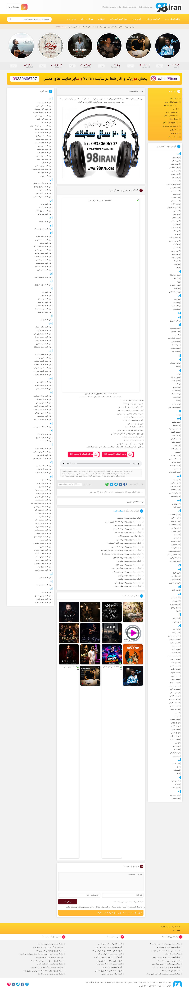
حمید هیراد (176, 351)
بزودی (175, 109)
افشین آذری (175, 204)
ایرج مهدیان (175, 258)
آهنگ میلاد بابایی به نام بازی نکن (128, 583)
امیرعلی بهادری (174, 241)
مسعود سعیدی (174, 703)
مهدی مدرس (175, 729)
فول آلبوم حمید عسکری (43, 266)
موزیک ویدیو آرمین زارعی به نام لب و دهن (48, 947)
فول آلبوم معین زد (45, 547)
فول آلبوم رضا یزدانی (44, 312)
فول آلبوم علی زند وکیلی (43, 406)
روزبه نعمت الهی (174, 407)
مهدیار (177, 743)
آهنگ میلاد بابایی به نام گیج (129, 575)
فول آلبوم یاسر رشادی (44, 599)
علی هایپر (176, 538)
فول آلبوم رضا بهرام (45, 302)
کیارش (177, 611)
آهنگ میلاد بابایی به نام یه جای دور (127, 557)
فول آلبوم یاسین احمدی (43, 596)
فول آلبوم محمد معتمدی (43, 530)
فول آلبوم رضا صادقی (44, 305)
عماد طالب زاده (174, 561)
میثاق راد (177, 749)
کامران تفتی (175, 598)
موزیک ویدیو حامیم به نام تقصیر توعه (49, 957)
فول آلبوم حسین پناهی (43, 250)
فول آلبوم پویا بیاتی (45, 214)
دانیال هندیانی (175, 363)
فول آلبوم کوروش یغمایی (42, 452)
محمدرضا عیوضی (174, 686)
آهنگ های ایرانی (153, 19)
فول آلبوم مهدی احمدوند (43, 550)
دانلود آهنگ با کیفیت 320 (115, 454)
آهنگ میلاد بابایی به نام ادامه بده (128, 532)
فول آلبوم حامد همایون (43, 240)
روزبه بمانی (176, 404)
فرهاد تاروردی (175, 579)
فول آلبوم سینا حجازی (44, 344)
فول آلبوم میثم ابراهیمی (43, 570)
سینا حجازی (176, 462)
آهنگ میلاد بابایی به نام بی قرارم (128, 565)
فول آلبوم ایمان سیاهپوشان (42, 169)
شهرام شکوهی (174, 493)
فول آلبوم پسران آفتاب (43, 211)
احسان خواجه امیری (173, 184)
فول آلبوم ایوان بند (45, 172)
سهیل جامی (175, 455)
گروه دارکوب (175, 622)
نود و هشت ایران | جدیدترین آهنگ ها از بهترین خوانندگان (168, 7)
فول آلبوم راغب (46, 295)
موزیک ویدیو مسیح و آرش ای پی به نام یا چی (47, 967)
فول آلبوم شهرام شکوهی (43, 368)
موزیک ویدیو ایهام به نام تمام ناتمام (50, 964)
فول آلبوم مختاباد (45, 517)
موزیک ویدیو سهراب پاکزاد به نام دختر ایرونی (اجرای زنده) (43, 971)
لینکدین (120, 484)
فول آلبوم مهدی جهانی (43, 553)
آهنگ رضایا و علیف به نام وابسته (168, 947)
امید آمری (176, 211)
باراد (178, 282)
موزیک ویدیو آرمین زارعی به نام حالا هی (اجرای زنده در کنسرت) (41, 954)
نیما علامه (176, 770)
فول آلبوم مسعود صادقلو (43, 537)
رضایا (178, 400)
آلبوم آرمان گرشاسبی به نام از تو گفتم (108, 957)
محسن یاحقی (175, 666)
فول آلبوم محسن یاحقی (43, 510)
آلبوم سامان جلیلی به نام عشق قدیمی (108, 947)
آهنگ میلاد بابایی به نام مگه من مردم (126, 568)
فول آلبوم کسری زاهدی (43, 448)
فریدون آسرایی (174, 583)
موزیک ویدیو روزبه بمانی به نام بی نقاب (49, 951)
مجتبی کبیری (175, 642)
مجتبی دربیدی (174, 639)
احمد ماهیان (175, 201)
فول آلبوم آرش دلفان (44, 106)
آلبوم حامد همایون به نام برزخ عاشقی (108, 971)
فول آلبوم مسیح (46, 540)
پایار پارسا (176, 302)
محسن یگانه (175, 669)
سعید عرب (176, 435)
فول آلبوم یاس (46, 592)
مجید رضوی (176, 649)
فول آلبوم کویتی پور (44, 455)
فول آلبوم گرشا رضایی (44, 466)
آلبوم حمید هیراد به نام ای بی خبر (110, 954)
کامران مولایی (175, 604)
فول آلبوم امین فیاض (44, 159)
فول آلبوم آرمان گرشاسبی (42, 112)
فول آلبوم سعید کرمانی (43, 340)
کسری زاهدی (175, 608)
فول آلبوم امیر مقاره (44, 149)
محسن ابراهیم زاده (173, 656)
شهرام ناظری (175, 496)
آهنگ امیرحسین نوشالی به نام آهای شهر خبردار (163, 974)
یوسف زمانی (175, 798)
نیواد (178, 773)
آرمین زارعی (176, 171)
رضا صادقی (176, 390)
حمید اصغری (175, 341)
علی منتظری (175, 531)
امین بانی (176, 248)
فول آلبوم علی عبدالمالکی (43, 409)
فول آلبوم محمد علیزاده (43, 523)
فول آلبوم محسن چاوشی (43, 507)
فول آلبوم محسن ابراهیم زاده (41, 503)
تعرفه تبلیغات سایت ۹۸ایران (170, 927)
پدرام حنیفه (175, 306)
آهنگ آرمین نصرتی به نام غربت (169, 961)
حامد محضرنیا (175, 328)
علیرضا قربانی (175, 558)
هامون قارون (175, 781)
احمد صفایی (175, 197)
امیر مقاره (176, 231)
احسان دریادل (175, 187)
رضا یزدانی (176, 397)
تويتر (116, 484)
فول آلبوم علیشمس (44, 416)
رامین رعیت (176, 380)
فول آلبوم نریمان (46, 577)
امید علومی (176, 217)
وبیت (159, 986)
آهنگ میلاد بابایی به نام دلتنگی (128, 539)
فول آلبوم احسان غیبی (43, 132)
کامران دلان (176, 601)
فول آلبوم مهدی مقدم (44, 557)
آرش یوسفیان (175, 164)
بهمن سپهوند (175, 285)
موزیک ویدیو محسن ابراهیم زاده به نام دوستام (46, 961)
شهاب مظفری (175, 486)
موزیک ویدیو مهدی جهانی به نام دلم (50, 974)
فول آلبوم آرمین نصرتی (43, 116)
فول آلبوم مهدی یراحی (44, 560)
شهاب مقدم (175, 490)
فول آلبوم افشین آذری (43, 136)
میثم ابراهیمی (175, 753)
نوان (178, 767)
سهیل (177, 452)
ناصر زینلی (176, 763)
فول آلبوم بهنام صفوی (44, 193)
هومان (177, 784)
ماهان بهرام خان (174, 636)
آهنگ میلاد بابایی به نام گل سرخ (123, 190)
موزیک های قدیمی (170, 115)
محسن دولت (175, 662)
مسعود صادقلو (175, 709)
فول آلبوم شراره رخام (44, 358)
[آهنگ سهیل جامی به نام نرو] (69, 762)
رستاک (177, 384)
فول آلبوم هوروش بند (44, 585)
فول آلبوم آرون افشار (44, 119)
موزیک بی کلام (87, 19)
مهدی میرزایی (175, 736)
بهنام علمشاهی (174, 292)
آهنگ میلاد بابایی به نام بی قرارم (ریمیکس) (124, 543)
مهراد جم (176, 746)
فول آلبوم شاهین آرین (43, 354)
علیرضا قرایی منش (173, 554)
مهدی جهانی (175, 723)
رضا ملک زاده (175, 394)
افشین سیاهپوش (173, 207)
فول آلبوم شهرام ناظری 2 (43, 374)
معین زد (177, 716)
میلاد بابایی (131, 502)
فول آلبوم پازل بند (45, 207)
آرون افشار (176, 177)
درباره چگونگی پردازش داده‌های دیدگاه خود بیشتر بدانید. (85, 907)
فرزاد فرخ (176, 573)
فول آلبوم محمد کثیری (43, 527)
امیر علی (177, 234)
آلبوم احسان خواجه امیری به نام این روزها (107, 951)
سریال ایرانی (173, 119)
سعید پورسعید (174, 429)
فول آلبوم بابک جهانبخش (42, 183)
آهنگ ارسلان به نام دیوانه (171, 971)
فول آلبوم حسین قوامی (43, 256)
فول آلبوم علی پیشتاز (44, 403)
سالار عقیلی (176, 422)
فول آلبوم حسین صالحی (43, 253)
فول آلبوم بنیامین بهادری (43, 187)
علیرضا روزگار (175, 548)
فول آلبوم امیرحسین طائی (42, 142)
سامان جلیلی (175, 425)
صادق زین (176, 507)
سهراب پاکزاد (175, 449)
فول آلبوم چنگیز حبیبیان (43, 229)
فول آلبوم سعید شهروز (43, 337)
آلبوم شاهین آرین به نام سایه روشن (109, 964)
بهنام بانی (176, 288)
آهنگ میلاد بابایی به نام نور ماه (129, 561)
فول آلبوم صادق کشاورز (43, 385)
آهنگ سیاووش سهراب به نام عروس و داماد (165, 944)
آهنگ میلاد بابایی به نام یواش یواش (127, 572)
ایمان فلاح (176, 261)
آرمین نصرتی (175, 174)
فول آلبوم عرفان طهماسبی (42, 396)
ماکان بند (176, 629)
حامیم (177, 335)
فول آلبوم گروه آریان (44, 469)
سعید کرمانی (175, 439)
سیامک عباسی (174, 459)
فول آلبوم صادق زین (44, 382)
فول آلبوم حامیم (46, 243)
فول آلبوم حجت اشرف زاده (42, 246)
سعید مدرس (175, 442)
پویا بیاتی (176, 309)
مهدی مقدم (175, 733)
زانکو (178, 415)
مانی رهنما (176, 632)
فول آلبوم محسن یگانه (43, 513)
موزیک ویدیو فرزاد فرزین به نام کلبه (50, 944)
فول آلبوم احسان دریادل (43, 129)
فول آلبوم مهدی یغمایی (43, 563)
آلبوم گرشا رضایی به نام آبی (112, 967)
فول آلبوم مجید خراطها (43, 490)
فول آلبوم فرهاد (46, 441)
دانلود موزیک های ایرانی (147, 986)
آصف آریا (176, 181)
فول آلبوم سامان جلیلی (43, 327)
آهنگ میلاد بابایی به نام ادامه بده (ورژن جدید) (123, 521)
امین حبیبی (175, 251)
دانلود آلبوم (174, 98)
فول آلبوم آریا (47, 122)
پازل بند (177, 299)
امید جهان (176, 214)
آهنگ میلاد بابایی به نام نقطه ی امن (127, 529)
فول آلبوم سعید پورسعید (42, 334)
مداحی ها (174, 133)
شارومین (177, 480)
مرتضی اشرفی (175, 693)
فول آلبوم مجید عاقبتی (43, 497)
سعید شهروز (175, 432)
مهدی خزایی (175, 726)
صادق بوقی (176, 504)
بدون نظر (93, 492)
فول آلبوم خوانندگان (118, 19)
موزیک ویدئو (173, 137)
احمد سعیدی (175, 191)
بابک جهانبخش (174, 275)
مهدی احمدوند (175, 719)
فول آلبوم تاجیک (45, 221)
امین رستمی (175, 254)
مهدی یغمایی (175, 739)
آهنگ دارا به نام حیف (172, 954)
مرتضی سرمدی (174, 699)
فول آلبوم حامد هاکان (44, 236)
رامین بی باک (175, 377)
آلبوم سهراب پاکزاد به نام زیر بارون (109, 961)
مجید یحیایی (175, 652)
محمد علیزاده (175, 679)
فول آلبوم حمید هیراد (44, 270)
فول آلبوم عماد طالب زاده (43, 419)
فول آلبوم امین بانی (44, 152)
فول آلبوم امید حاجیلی (43, 139)
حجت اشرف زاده (174, 338)
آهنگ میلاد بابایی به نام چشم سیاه (127, 525)
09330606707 (61, 27)
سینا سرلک (176, 469)
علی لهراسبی (175, 528)
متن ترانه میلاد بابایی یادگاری (129, 536)
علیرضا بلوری (175, 544)
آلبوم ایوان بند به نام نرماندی (111, 974)
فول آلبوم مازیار (46, 480)
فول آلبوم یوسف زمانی (43, 602)
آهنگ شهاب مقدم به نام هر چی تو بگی (166, 964)
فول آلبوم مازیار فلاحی (44, 483)
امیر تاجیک (176, 224)
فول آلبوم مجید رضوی (44, 493)
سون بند (177, 445)
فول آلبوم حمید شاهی (44, 260)
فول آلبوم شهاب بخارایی (43, 361)
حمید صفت (176, 345)
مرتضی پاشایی (174, 696)
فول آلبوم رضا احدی (45, 299)
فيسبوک (125, 484)
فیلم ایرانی (174, 130)
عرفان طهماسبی (174, 514)
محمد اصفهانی (174, 673)
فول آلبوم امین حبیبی (44, 156)
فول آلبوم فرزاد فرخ (45, 434)
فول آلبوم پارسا (46, 204)
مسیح (177, 713)
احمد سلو (176, 194)
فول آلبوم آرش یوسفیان (43, 109)
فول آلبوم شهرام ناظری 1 (43, 371)
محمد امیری (175, 676)
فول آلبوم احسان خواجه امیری (41, 126)
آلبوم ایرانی (136, 19)
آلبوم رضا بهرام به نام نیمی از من (110, 944)
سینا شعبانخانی (174, 472)
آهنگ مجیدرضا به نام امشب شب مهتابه (166, 951)
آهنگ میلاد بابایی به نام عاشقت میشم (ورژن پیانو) (121, 550)
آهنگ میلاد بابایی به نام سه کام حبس (126, 547)
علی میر (177, 534)
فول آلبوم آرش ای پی (44, 102)
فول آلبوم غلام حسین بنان (42, 427)
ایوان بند (177, 264)
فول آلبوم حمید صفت (44, 263)
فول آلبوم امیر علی (45, 146)
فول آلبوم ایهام (46, 176)
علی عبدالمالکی (174, 524)
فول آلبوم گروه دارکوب (43, 472)
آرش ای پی (176, 157)
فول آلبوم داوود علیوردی (43, 285)
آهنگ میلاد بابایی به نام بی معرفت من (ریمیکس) (121, 554)
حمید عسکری (175, 348)
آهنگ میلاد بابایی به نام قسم (129, 579)
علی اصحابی (175, 518)
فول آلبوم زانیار (46, 319)
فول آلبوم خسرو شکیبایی (43, 277)
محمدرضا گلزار (175, 689)
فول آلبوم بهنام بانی (44, 190)
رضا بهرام (176, 387)
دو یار (178, 366)
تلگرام (111, 484)
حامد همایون (175, 331)
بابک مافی (176, 278)
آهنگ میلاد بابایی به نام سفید (129, 518)
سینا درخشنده (175, 465)
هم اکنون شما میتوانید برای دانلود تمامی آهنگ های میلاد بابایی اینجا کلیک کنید (115, 447)
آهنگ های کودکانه (170, 105)
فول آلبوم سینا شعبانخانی (42, 347)
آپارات (9, 984)
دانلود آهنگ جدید (172, 19)
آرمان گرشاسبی (174, 167)
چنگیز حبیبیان (175, 321)
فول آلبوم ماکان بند (45, 487)
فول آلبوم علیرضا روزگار (43, 413)
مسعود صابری (175, 706)
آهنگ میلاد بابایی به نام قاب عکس (127, 586)
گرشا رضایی (176, 618)
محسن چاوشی (174, 659)
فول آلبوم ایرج (46, 162)
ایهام (178, 268)
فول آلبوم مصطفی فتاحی (42, 543)
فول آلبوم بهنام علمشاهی (42, 197)
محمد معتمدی (175, 683)
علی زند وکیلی (175, 521)
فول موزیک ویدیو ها (170, 126)
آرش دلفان (176, 161)
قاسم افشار (176, 590)
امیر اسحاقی (175, 221)
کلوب (107, 484)
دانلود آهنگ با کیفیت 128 (81, 454)
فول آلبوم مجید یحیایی (43, 500)
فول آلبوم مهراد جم (45, 567)
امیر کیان (176, 244)
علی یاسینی (175, 541)
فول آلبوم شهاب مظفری (43, 364)
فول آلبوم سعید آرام (44, 330)
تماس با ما (71, 19)
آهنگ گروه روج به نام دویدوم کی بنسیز (166, 957)
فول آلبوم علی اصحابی (44, 399)
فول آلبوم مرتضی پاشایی (43, 533)
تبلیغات (101, 19)
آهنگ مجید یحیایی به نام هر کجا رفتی (166, 967)
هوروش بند (176, 787)
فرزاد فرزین (176, 576)
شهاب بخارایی (175, 483)
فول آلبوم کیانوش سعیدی (42, 458)
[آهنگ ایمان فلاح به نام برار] (112, 762)
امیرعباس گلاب (174, 237)
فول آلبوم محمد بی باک (43, 520)
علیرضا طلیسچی (174, 551)
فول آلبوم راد (47, 292)
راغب (178, 374)
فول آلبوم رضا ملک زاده (43, 309)
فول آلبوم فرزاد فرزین (44, 438)
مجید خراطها (175, 646)
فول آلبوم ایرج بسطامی (43, 166)
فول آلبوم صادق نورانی (44, 389)
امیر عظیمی (175, 227)
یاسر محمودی (175, 795)
